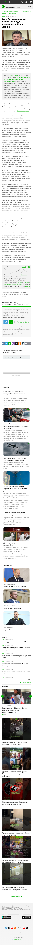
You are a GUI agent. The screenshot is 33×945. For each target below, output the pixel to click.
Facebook (19, 282)
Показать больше (16, 896)
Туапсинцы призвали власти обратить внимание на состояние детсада (15, 488)
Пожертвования (27, 914)
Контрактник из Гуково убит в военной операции (14, 513)
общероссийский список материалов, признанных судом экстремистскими (17, 79)
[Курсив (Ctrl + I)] (9, 357)
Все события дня (25, 682)
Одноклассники (16, 284)
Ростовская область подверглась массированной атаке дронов (14, 459)
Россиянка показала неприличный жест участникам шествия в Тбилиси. (16, 861)
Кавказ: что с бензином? (10, 11)
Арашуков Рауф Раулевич (12, 608)
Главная (4, 13)
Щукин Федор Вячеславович (13, 630)
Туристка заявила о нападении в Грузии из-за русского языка (16, 834)
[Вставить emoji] (21, 357)
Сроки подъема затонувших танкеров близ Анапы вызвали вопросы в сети (14, 393)
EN (5, 1)
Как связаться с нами (13, 914)
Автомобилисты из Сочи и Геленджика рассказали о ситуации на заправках (16, 426)
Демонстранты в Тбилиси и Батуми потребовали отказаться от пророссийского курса (14, 710)
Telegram (24, 275)
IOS (29, 267)
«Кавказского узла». (23, 111)
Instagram (26, 282)
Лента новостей (12, 13)
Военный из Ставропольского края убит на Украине (16, 673)
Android (24, 267)
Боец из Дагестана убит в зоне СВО (14, 642)
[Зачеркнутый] (16, 357)
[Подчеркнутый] (12, 357)
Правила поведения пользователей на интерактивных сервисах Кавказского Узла (16, 933)
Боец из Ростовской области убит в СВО (16, 680)
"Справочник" (14, 75)
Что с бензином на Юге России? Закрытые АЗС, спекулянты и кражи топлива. (14, 889)
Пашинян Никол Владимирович (14, 586)
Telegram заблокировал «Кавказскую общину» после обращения (14, 803)
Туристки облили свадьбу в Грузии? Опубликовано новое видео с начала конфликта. (14, 773)
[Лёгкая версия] (9, 2)
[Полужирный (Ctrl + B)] (5, 357)
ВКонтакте (7, 284)
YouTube (27, 286)
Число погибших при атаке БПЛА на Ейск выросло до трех (15, 665)
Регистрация (16, 375)
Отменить (16, 380)
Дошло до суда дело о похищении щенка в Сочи (15, 544)
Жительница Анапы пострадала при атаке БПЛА (16, 656)
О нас (3, 914)
